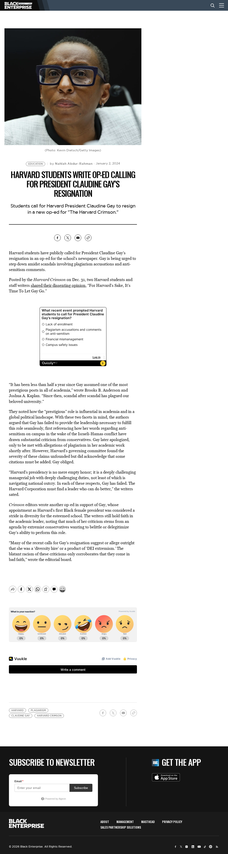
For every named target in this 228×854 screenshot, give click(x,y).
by (71, 164)
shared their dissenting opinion (58, 285)
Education (35, 163)
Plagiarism (38, 710)
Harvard (17, 710)
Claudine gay (20, 715)
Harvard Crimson (49, 715)
